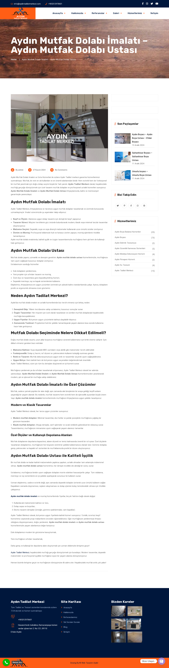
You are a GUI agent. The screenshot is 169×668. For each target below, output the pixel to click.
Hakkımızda (77, 13)
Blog (65, 627)
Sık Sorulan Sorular (72, 622)
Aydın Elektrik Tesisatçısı (125, 243)
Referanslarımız (70, 617)
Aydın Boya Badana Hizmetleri (128, 232)
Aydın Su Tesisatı (122, 265)
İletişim (154, 13)
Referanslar (98, 13)
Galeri (116, 13)
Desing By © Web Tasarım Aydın (84, 663)
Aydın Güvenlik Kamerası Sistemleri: (130, 248)
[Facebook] (143, 3)
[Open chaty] (161, 661)
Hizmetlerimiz (135, 13)
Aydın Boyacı (120, 237)
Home (14, 59)
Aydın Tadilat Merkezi (20, 552)
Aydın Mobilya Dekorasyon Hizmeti (130, 254)
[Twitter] (152, 3)
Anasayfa (58, 13)
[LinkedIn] (147, 3)
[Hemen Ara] (6, 662)
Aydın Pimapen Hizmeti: (125, 259)
